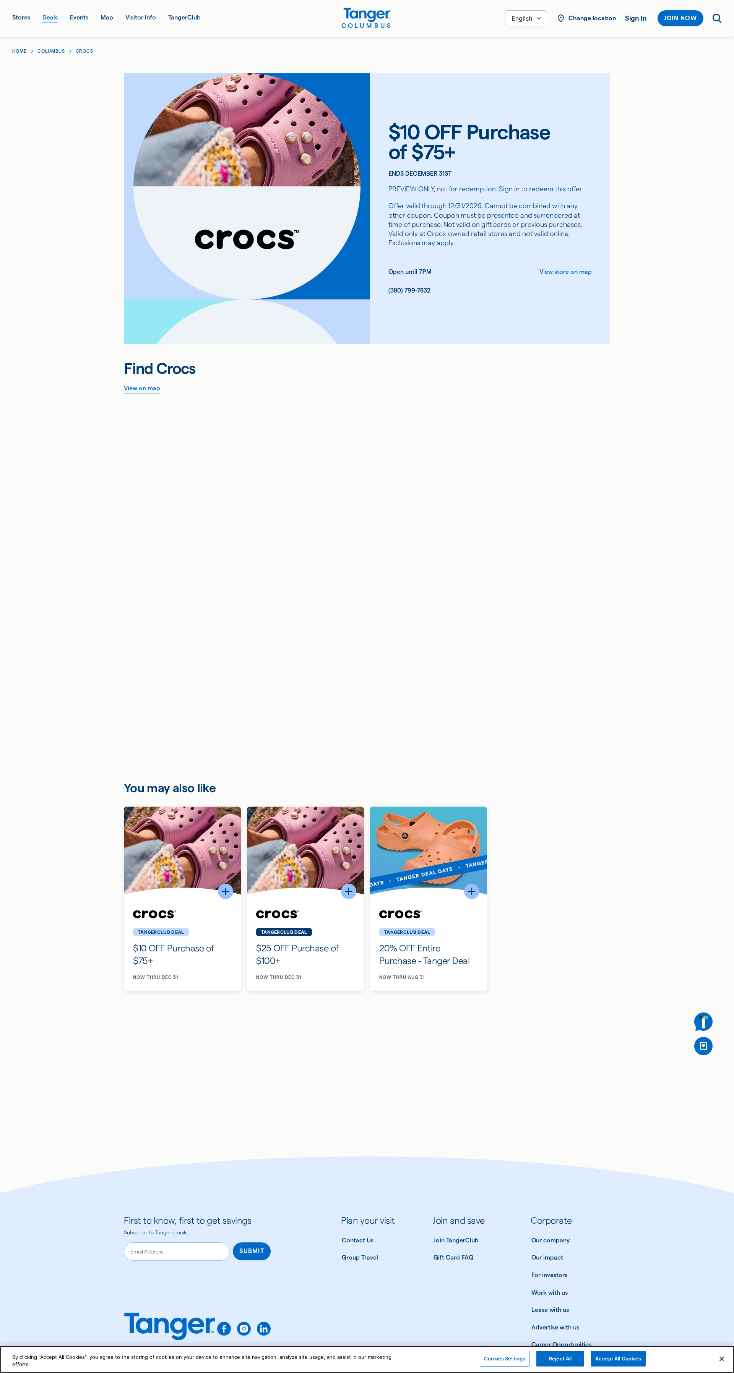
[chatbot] (703, 1021)
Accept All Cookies (618, 1358)
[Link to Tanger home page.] (170, 1332)
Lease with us (550, 1310)
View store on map (565, 271)
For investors (549, 1275)
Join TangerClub (456, 1240)
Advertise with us (555, 1327)
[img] (367, 15)
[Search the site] (717, 18)
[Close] (721, 1358)
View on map (142, 388)
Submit (251, 1251)
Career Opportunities (561, 1344)
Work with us (549, 1292)
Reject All (560, 1358)
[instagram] (244, 1329)
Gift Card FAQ (453, 1257)
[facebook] (224, 1329)
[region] (367, 1359)
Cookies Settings (504, 1358)
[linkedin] (263, 1329)
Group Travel (360, 1257)
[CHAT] (703, 1021)
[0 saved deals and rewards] (703, 1046)
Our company (550, 1240)
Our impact (547, 1257)
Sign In (636, 18)
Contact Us (357, 1240)
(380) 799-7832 (409, 290)
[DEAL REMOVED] (703, 1046)
